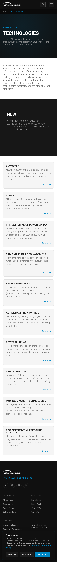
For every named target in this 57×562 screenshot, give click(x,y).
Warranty (35, 512)
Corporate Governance (12, 529)
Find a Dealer (36, 504)
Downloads (36, 500)
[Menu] (51, 4)
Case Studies (8, 504)
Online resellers (9, 512)
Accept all (42, 554)
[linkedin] (19, 485)
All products (8, 500)
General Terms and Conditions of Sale (39, 526)
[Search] (43, 4)
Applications (8, 508)
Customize (26, 554)
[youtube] (25, 485)
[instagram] (12, 485)
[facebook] (5, 485)
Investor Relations (10, 525)
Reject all (12, 554)
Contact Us (36, 508)
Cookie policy (37, 545)
